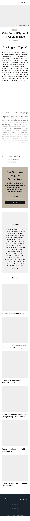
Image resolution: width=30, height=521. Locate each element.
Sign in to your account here (18, 373)
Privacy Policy (15, 510)
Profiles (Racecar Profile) (14, 159)
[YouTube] (23, 499)
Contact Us (15, 504)
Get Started (15, 366)
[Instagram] (17, 499)
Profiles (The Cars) (12, 162)
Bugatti (15, 29)
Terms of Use (15, 508)
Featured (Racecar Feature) (14, 156)
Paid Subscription (15, 506)
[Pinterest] (20, 499)
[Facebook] (13, 499)
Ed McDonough (14, 40)
